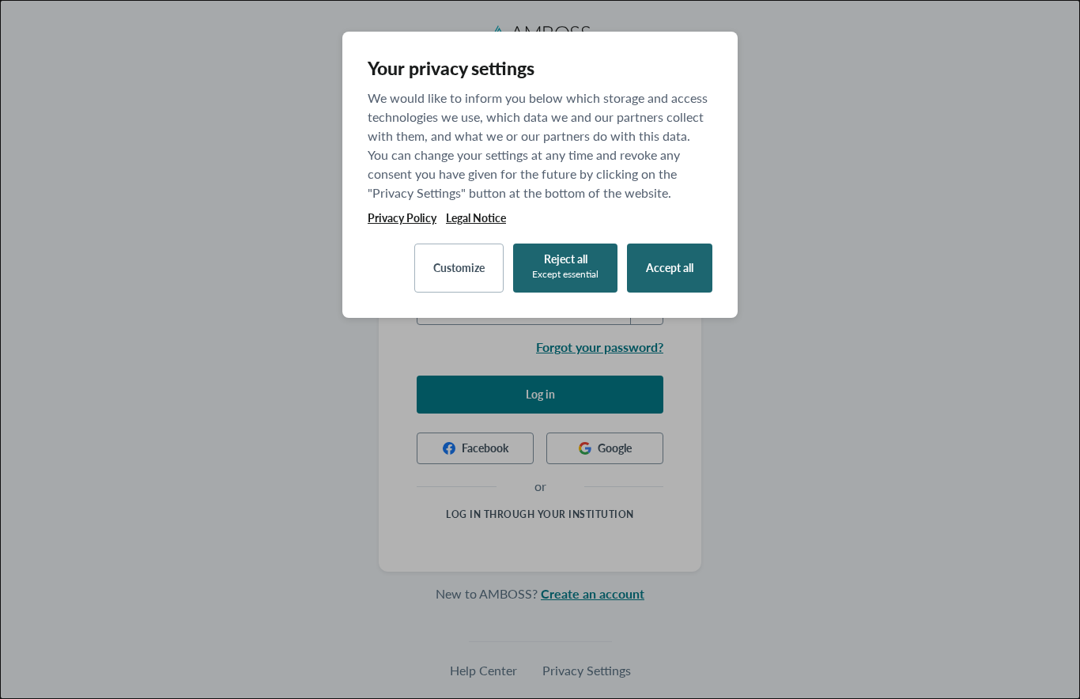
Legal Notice (476, 218)
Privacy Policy (402, 218)
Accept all (669, 267)
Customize (459, 267)
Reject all (565, 266)
